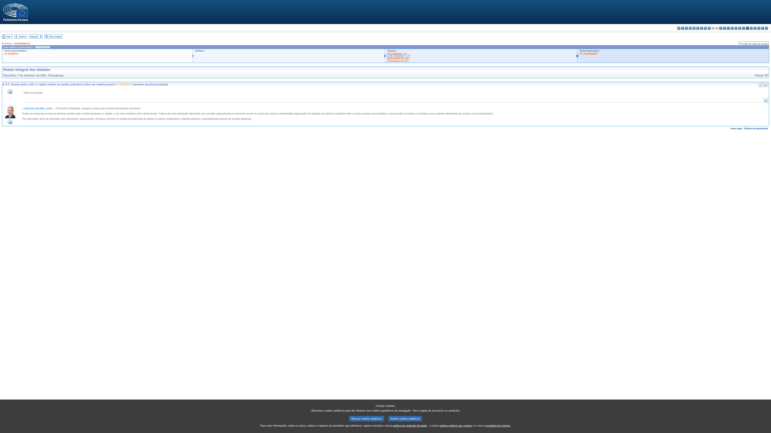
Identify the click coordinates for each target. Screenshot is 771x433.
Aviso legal (736, 128)
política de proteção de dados (410, 425)
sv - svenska (766, 28)
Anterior (22, 36)
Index (8, 36)
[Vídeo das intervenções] (10, 92)
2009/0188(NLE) (22, 43)
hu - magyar (732, 28)
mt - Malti (735, 28)
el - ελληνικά (701, 28)
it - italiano (720, 28)
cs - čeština (686, 28)
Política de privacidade (756, 128)
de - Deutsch (694, 28)
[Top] (765, 101)
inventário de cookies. (498, 425)
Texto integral (55, 36)
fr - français (709, 28)
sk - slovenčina (755, 28)
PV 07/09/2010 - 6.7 (397, 54)
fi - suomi (762, 28)
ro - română (751, 28)
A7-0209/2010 (11, 54)
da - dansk (690, 28)
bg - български (678, 28)
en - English (705, 28)
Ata (765, 85)
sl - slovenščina (758, 28)
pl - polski (743, 28)
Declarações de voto (398, 58)
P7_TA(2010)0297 (589, 54)
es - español (682, 28)
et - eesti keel (697, 28)
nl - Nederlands (739, 28)
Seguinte (34, 36)
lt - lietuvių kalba (728, 28)
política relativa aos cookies (456, 425)
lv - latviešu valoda (724, 28)
